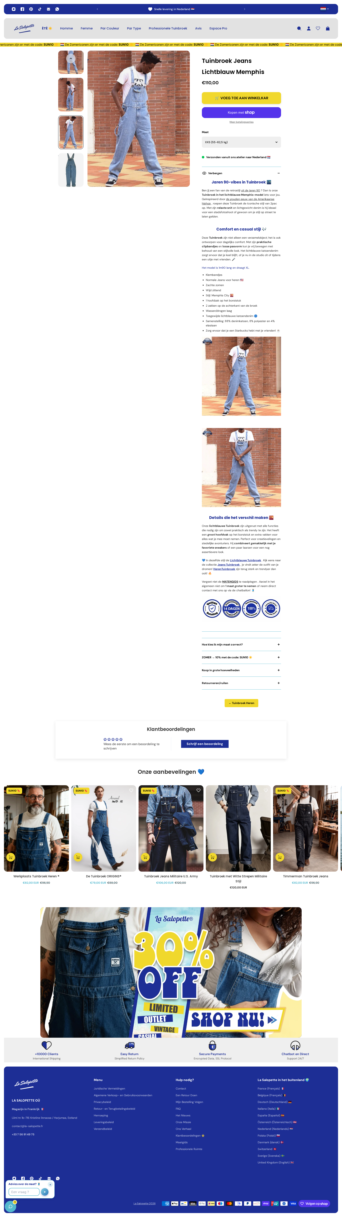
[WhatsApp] (57, 9)
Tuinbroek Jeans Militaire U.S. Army (171, 876)
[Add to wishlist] (64, 790)
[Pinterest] (31, 9)
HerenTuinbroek (224, 569)
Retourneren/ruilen (215, 683)
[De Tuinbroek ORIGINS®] (103, 828)
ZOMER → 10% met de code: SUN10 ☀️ (227, 657)
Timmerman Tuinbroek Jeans (305, 876)
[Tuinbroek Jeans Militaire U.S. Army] (171, 828)
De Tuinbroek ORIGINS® (103, 876)
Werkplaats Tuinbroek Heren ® (36, 876)
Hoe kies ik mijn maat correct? (222, 644)
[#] (171, 972)
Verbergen (215, 173)
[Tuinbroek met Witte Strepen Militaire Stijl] (238, 828)
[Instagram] (13, 9)
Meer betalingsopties (242, 122)
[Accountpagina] (309, 28)
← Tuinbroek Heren (241, 703)
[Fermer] (62, 1116)
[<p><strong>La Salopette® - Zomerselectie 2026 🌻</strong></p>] (171, 9)
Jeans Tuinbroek (229, 564)
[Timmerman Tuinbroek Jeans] (305, 828)
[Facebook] (22, 9)
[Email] (48, 9)
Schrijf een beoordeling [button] (205, 744)
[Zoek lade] (299, 28)
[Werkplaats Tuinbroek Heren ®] (36, 828)
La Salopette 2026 (145, 1203)
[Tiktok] (39, 9)
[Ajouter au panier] (10, 857)
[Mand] (327, 28)
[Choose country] (324, 9)
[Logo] (24, 28)
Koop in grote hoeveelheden (221, 670)
